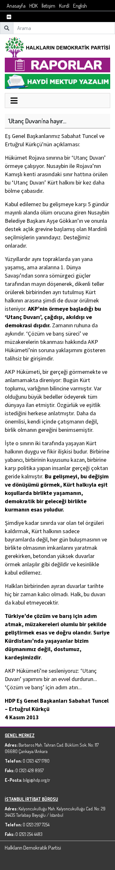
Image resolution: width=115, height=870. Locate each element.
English (80, 6)
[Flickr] (9, 17)
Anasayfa (16, 6)
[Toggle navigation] (14, 101)
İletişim (48, 6)
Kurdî (64, 6)
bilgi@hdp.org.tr (36, 780)
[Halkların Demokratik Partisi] (57, 46)
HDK (33, 6)
